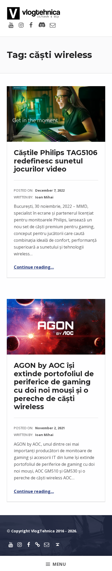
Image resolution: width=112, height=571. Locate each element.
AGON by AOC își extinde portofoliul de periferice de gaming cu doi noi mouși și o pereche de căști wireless (54, 386)
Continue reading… (34, 267)
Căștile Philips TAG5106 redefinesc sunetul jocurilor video (55, 160)
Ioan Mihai (44, 197)
